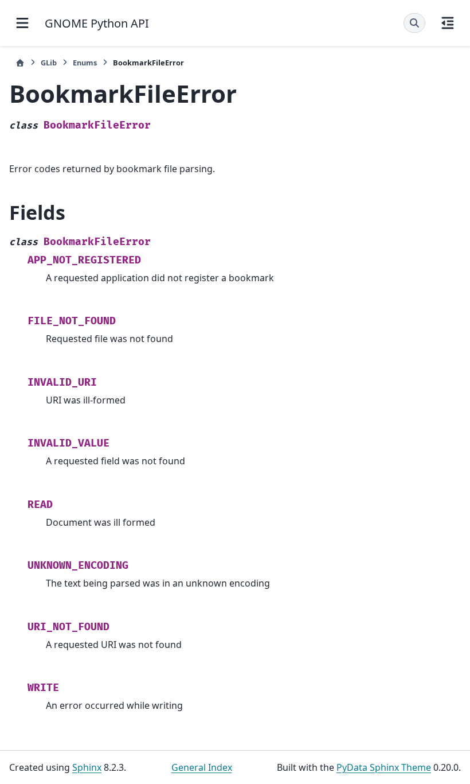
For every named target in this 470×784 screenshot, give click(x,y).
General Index (201, 767)
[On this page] (447, 23)
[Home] (20, 63)
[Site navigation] (22, 23)
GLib (49, 62)
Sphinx (86, 767)
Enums (85, 62)
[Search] (414, 23)
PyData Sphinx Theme (383, 767)
